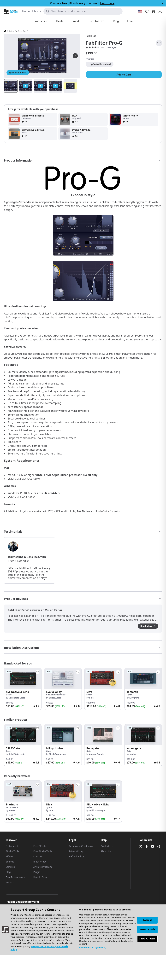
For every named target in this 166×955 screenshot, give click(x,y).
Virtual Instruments (55, 694)
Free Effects (39, 846)
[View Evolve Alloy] (63, 678)
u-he (91, 697)
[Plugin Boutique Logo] (11, 11)
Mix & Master (12, 807)
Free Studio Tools (42, 851)
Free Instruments (15, 877)
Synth (89, 694)
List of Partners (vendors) (92, 947)
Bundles (10, 866)
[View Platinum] (22, 791)
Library (36, 11)
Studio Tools (12, 851)
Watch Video (19, 72)
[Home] (5, 31)
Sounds (10, 861)
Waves (12, 810)
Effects (9, 856)
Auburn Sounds (96, 754)
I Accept (147, 920)
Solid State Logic (17, 697)
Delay (9, 694)
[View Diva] (103, 678)
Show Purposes (147, 938)
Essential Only (147, 929)
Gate (10, 31)
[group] (23, 689)
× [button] (162, 3)
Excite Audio (55, 697)
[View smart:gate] (143, 734)
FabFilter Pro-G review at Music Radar (35, 610)
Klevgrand (134, 697)
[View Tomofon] (143, 678)
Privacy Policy (76, 851)
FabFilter (91, 35)
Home (26, 11)
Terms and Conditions (81, 846)
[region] (83, 929)
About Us (106, 851)
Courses (37, 856)
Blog (8, 871)
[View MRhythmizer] (63, 734)
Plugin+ (37, 871)
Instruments (12, 846)
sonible (132, 754)
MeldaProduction (57, 754)
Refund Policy (76, 856)
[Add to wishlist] (158, 43)
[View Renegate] (103, 734)
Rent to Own (40, 877)
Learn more (107, 3)
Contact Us (107, 846)
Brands (10, 882)
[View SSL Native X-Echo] (22, 678)
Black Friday (39, 861)
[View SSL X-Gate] (22, 734)
